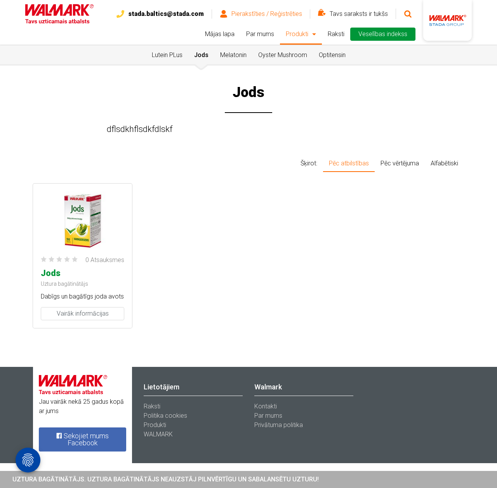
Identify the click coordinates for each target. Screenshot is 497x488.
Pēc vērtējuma (400, 163)
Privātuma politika (278, 425)
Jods (201, 55)
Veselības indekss (382, 34)
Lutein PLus (167, 55)
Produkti (297, 34)
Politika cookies (165, 415)
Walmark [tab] (268, 387)
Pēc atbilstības (349, 163)
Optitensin (332, 55)
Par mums (260, 34)
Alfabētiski (444, 163)
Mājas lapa (220, 34)
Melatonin (233, 55)
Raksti (336, 34)
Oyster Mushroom (282, 55)
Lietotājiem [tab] (161, 387)
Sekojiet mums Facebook (85, 439)
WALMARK (158, 434)
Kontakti (265, 406)
